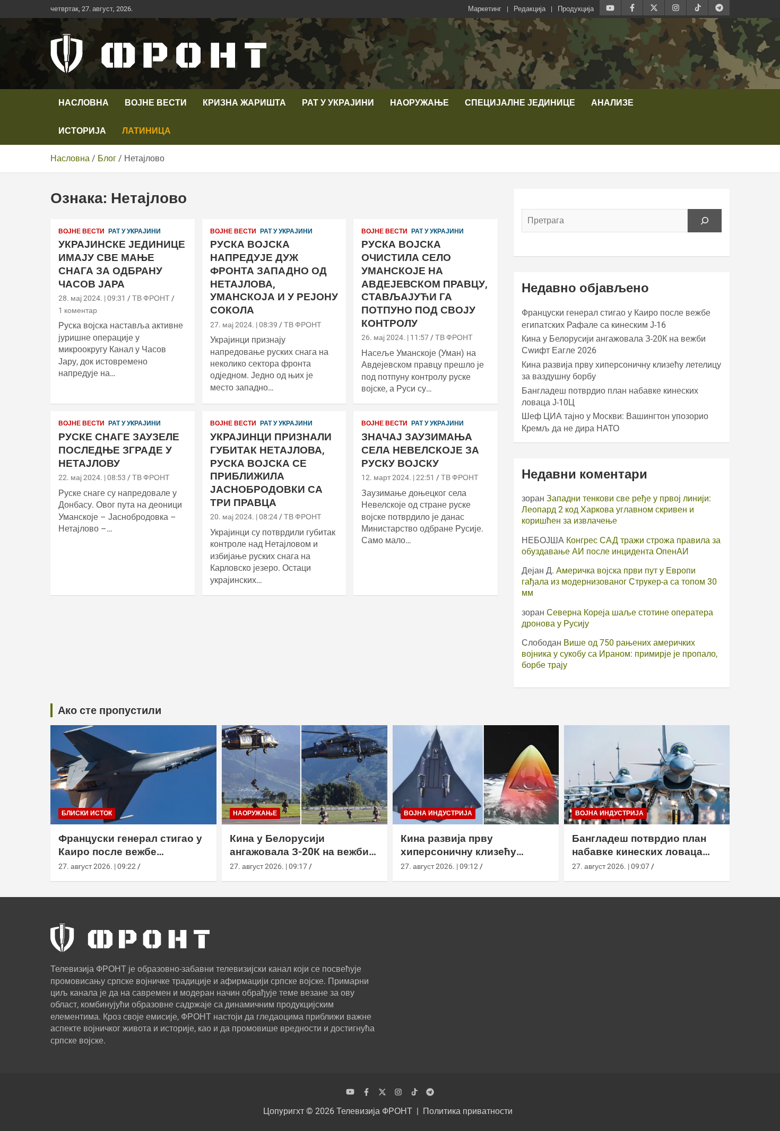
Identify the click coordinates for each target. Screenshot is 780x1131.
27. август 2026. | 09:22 (97, 866)
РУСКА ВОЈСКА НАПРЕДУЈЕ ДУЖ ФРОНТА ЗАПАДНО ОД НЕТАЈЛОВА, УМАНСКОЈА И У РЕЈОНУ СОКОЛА (274, 277)
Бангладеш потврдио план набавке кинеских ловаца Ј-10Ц (639, 851)
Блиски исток (87, 813)
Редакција (529, 9)
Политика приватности (468, 1111)
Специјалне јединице (520, 103)
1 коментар (77, 310)
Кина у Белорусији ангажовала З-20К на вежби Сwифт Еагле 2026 (299, 851)
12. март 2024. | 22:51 (398, 477)
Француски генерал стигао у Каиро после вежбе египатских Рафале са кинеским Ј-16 (130, 858)
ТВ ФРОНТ (151, 298)
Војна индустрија (438, 813)
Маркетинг (484, 9)
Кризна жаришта (244, 103)
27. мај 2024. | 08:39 (244, 324)
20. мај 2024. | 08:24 (244, 516)
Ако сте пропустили (109, 710)
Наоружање (419, 103)
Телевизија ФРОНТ (374, 1111)
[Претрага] (705, 220)
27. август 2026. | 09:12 (439, 866)
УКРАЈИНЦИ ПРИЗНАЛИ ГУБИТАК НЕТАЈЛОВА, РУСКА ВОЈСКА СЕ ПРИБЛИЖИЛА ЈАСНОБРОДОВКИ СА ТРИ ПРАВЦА (271, 469)
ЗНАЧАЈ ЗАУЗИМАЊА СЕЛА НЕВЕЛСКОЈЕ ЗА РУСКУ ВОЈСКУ (420, 450)
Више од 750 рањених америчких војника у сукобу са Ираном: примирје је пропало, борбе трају (619, 654)
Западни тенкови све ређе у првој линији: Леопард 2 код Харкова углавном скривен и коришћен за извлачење (616, 509)
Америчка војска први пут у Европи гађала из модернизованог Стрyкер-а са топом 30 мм (619, 582)
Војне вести (156, 103)
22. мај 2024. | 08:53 (92, 477)
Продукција (576, 9)
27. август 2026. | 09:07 (610, 866)
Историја (82, 131)
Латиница (146, 131)
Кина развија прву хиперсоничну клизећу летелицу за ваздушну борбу (474, 851)
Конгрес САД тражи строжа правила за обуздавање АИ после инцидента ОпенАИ (621, 545)
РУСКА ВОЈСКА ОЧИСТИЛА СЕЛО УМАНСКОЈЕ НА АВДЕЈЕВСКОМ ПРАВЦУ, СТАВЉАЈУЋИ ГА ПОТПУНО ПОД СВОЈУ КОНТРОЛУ (424, 283)
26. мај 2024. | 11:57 (395, 337)
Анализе (612, 103)
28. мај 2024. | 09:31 (92, 298)
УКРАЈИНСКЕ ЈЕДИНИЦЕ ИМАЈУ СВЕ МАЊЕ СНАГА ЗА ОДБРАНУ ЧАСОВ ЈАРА (121, 264)
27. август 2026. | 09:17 (268, 866)
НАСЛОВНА (83, 103)
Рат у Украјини (338, 103)
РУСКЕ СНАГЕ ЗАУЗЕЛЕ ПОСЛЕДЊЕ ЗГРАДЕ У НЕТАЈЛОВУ (118, 450)
